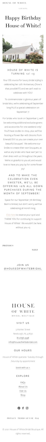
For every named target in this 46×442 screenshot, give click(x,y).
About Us (23, 386)
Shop (23, 395)
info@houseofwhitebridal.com (23, 342)
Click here (10, 214)
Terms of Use (25, 418)
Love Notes (23, 8)
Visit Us (22, 390)
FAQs (22, 382)
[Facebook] (23, 408)
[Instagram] (27, 408)
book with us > (23, 367)
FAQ (37, 418)
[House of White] (19, 408)
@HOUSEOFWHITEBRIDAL (23, 268)
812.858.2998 (23, 337)
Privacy (11, 418)
